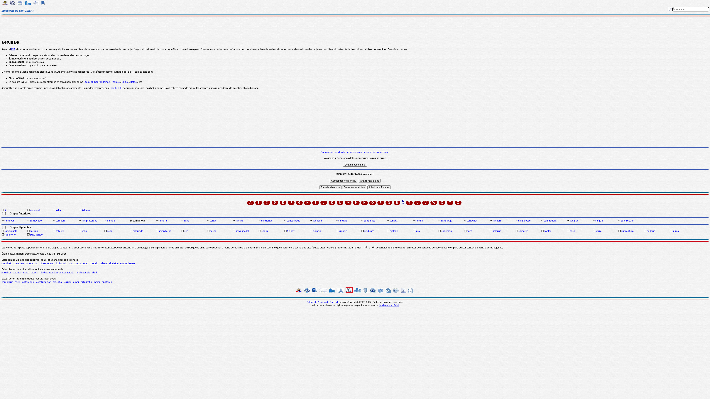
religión (67, 282)
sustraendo (36, 234)
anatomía (107, 282)
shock (264, 231)
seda (109, 231)
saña (186, 220)
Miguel (125, 82)
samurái (162, 220)
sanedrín (497, 220)
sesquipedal (242, 231)
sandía (419, 220)
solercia (497, 231)
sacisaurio (35, 210)
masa (26, 272)
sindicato (369, 231)
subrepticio (627, 231)
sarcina (34, 231)
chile (17, 282)
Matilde (53, 272)
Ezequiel (88, 82)
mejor (97, 282)
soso (572, 231)
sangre (599, 220)
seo (186, 231)
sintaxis (394, 231)
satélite (60, 231)
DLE (13, 49)
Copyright (334, 302)
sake (58, 210)
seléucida (138, 231)
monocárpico (127, 263)
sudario (651, 231)
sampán (60, 220)
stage (598, 231)
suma (676, 231)
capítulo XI (116, 88)
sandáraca (369, 220)
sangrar (574, 220)
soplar (547, 231)
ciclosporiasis (47, 263)
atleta (62, 272)
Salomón (86, 210)
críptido (94, 263)
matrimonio (28, 282)
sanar (213, 220)
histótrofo (61, 263)
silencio (317, 231)
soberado (446, 231)
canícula (17, 272)
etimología (7, 282)
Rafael (133, 82)
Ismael (106, 82)
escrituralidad (43, 282)
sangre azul (627, 220)
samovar (9, 220)
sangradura (550, 220)
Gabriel (98, 82)
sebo (84, 231)
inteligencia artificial (389, 305)
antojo (34, 272)
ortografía (86, 282)
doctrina (114, 263)
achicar (104, 263)
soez (469, 231)
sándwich (472, 220)
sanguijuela (10, 231)
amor (76, 282)
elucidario (6, 263)
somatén (523, 231)
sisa (418, 231)
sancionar (266, 220)
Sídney (291, 231)
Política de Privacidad (317, 302)
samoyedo (36, 220)
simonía (343, 231)
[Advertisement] (355, 28)
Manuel (116, 82)
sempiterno (165, 231)
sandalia (317, 220)
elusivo (44, 272)
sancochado (293, 220)
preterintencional (78, 263)
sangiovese (524, 220)
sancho (240, 220)
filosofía (57, 282)
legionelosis (32, 263)
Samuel (111, 220)
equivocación (83, 272)
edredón (6, 272)
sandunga (446, 220)
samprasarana (89, 220)
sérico (213, 231)
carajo (70, 272)
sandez (394, 220)
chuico (95, 272)
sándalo (342, 220)
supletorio (10, 234)
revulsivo (19, 263)
